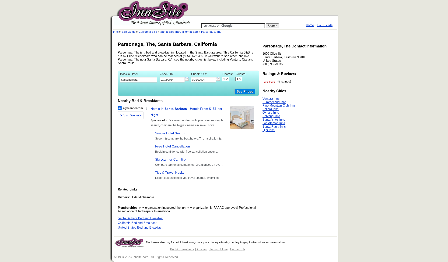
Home (310, 25)
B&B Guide (324, 25)
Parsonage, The (211, 31)
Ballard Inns (270, 109)
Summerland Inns (274, 102)
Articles (201, 249)
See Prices (245, 91)
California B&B (148, 31)
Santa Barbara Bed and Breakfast (140, 218)
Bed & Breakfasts (182, 249)
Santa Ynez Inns (273, 119)
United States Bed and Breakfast (140, 227)
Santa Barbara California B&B (179, 31)
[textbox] (138, 80)
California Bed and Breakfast (137, 223)
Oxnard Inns (270, 112)
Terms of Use (218, 249)
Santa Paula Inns (274, 126)
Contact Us (237, 249)
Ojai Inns (268, 130)
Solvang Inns (271, 116)
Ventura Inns (271, 98)
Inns (116, 31)
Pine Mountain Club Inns (279, 105)
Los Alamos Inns (273, 123)
